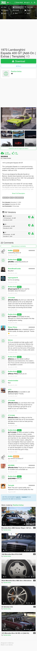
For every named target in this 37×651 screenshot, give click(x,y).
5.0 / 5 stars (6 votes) (6, 158)
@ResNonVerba (13, 300)
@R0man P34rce (13, 374)
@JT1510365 (12, 316)
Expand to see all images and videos (18, 148)
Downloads (7, 154)
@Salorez (11, 359)
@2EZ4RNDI (12, 478)
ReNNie (10, 250)
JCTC (9, 389)
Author (19, 259)
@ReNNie (11, 262)
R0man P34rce (12, 327)
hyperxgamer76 (13, 278)
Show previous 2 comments (18, 246)
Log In (18, 497)
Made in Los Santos (7, 645)
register (24, 497)
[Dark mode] (31, 2)
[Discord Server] (12, 73)
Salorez (10, 340)
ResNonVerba (16, 71)
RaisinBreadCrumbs (14, 268)
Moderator (16, 250)
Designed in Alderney (7, 643)
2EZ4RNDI (11, 465)
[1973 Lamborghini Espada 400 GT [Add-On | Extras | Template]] (18, 118)
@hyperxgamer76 (13, 289)
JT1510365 (11, 298)
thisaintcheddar (13, 380)
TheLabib (11, 485)
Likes (16, 154)
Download (19, 61)
